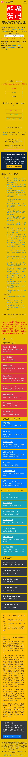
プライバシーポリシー (18, 755)
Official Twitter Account (11, 579)
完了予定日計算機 (9, 528)
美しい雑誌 (6, 462)
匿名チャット (7, 431)
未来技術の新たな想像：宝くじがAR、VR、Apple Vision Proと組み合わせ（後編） (16, 212)
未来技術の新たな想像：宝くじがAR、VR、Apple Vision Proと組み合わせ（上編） (16, 218)
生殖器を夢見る (14, 317)
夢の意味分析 (7, 376)
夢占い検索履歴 (8, 357)
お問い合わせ (7, 755)
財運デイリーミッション (11, 481)
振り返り (14, 92)
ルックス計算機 (8, 547)
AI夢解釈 (14, 96)
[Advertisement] (14, 65)
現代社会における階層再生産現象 (16, 296)
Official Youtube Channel (11, 604)
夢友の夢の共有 (8, 412)
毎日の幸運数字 (14, 115)
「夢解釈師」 (5, 132)
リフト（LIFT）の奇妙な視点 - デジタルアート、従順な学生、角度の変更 (16, 252)
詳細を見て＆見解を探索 (14, 166)
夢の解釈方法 (7, 503)
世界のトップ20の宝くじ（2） (15, 300)
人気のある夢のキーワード (12, 403)
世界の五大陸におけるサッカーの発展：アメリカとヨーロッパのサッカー (16, 258)
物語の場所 (6, 423)
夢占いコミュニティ (9, 386)
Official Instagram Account (12, 596)
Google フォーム (16, 45)
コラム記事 (6, 494)
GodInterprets (5, 49)
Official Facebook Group (11, 571)
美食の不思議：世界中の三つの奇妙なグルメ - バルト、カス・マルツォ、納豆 (16, 277)
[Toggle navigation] (25, 2)
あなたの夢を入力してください (12, 736)
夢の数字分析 (7, 366)
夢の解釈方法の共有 (17, 29)
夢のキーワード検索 (9, 347)
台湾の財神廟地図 (9, 471)
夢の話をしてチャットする (14, 119)
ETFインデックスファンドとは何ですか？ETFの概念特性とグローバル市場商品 (16, 186)
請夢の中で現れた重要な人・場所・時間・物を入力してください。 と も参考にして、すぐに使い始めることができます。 (14, 30)
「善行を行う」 (19, 141)
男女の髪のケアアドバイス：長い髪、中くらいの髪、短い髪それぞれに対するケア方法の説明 (16, 263)
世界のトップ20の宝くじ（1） (15, 302)
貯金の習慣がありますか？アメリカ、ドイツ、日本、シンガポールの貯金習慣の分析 (16, 205)
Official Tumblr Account (11, 587)
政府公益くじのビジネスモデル (15, 305)
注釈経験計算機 (8, 537)
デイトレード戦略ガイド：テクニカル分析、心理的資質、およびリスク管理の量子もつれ (16, 180)
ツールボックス (8, 520)
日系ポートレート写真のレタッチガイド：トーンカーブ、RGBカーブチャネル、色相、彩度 (16, 230)
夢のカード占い (14, 111)
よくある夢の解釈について (12, 511)
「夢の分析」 (5, 134)
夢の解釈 (14, 88)
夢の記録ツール (8, 395)
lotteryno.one (12, 47)
